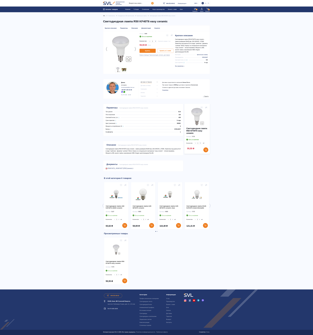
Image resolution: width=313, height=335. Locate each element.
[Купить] (124, 225)
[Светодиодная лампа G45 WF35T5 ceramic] (143, 194)
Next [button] (134, 49)
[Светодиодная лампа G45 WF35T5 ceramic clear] (170, 194)
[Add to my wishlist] (167, 35)
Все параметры (179, 66)
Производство (170, 301)
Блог (167, 307)
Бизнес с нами (170, 304)
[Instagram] (185, 300)
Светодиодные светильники (148, 316)
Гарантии (169, 316)
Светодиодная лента (146, 301)
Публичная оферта (162, 332)
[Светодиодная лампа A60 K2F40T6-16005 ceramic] (116, 194)
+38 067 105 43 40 (126, 90)
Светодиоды (143, 313)
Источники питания (145, 310)
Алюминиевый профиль (147, 307)
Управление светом (145, 319)
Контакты (169, 322)
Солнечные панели (145, 325)
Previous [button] (106, 49)
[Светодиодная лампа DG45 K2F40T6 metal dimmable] (196, 194)
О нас (168, 298)
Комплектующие (144, 322)
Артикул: (142, 33)
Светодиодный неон (146, 304)
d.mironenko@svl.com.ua (127, 87)
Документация (146, 28)
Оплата (168, 310)
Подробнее (165, 90)
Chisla (207, 332)
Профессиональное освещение (149, 298)
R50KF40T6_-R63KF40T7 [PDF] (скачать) (120, 168)
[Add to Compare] (171, 35)
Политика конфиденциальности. (145, 332)
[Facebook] (189, 300)
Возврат (168, 319)
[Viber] (122, 92)
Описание (134, 28)
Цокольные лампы (202, 54)
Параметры (124, 28)
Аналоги (157, 28)
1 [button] (155, 231)
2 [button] (157, 231)
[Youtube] (194, 300)
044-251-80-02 (170, 3)
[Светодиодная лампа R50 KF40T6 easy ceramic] (117, 69)
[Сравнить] (125, 185)
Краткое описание (111, 28)
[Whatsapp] (124, 92)
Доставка (169, 313)
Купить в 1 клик (165, 51)
